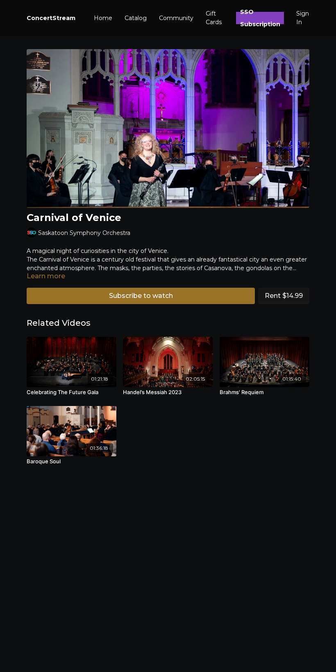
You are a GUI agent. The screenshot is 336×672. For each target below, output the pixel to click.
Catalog (136, 18)
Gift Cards (214, 18)
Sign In (302, 18)
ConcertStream (51, 18)
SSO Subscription (260, 18)
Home (103, 18)
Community (176, 18)
